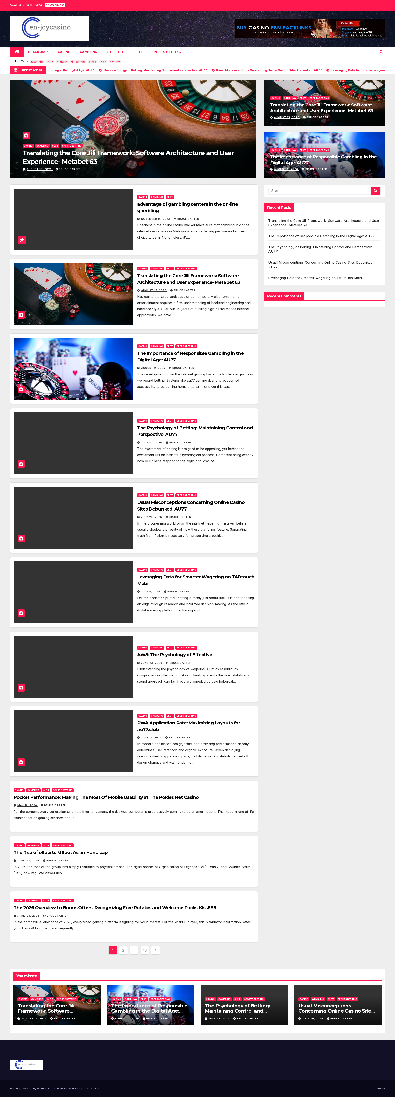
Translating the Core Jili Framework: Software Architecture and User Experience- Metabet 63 (321, 108)
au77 (50, 61)
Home (381, 1088)
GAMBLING (88, 52)
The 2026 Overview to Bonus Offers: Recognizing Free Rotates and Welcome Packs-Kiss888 (115, 907)
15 (145, 950)
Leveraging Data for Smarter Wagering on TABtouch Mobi (315, 278)
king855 (115, 61)
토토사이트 (37, 61)
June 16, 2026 (152, 737)
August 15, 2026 (287, 117)
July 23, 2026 (152, 442)
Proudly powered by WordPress (31, 1088)
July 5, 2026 (151, 591)
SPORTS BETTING (166, 52)
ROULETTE (115, 52)
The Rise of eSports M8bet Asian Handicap (61, 852)
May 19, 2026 (27, 805)
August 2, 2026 (39, 169)
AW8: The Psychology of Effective (174, 655)
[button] (381, 52)
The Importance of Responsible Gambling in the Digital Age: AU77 (125, 162)
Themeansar (91, 1088)
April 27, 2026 (28, 860)
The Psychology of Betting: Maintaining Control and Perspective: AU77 (237, 1011)
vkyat (103, 61)
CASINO (64, 52)
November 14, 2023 (156, 218)
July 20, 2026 (152, 517)
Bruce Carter (69, 169)
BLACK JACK (38, 52)
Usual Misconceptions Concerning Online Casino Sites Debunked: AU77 (336, 1011)
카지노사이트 (78, 61)
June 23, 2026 (152, 662)
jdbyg (92, 61)
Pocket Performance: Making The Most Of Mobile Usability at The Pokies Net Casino (106, 797)
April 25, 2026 (28, 915)
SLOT (138, 52)
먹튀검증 (62, 61)
